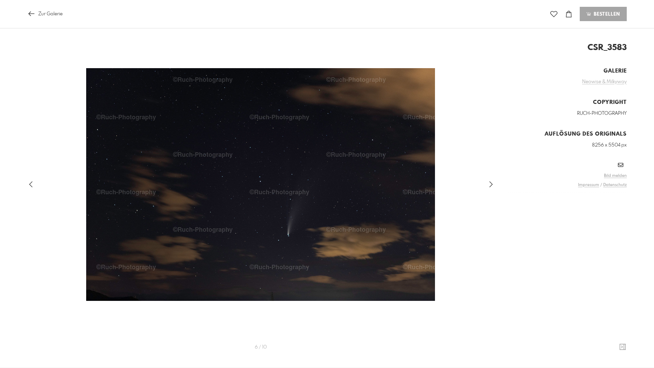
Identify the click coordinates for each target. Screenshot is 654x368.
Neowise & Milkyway (604, 81)
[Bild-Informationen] (623, 347)
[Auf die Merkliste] (554, 14)
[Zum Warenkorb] (569, 14)
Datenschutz (615, 185)
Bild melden (615, 176)
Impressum (588, 185)
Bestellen (606, 14)
